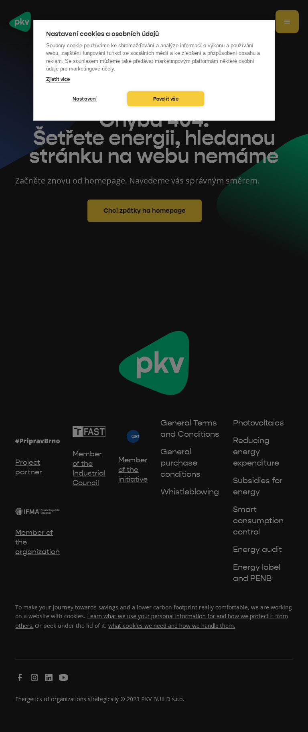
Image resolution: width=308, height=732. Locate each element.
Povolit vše (165, 99)
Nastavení (85, 99)
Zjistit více (58, 79)
